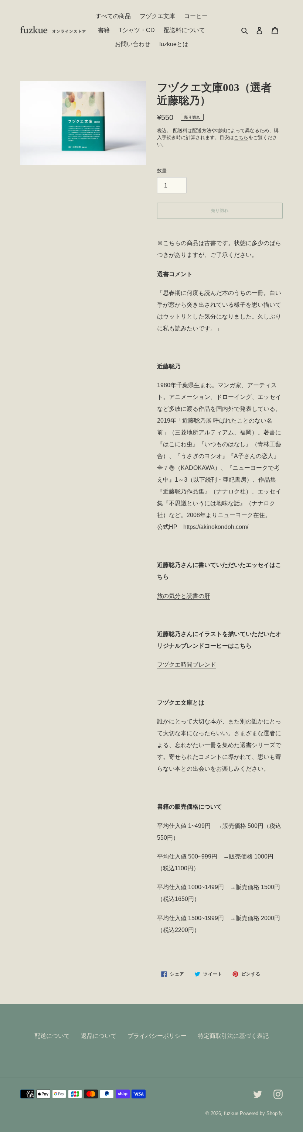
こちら (241, 137)
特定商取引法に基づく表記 (233, 1036)
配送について (52, 1036)
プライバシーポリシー (157, 1036)
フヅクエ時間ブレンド (186, 664)
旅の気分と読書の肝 (183, 596)
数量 (162, 170)
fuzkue (231, 1113)
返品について (98, 1036)
